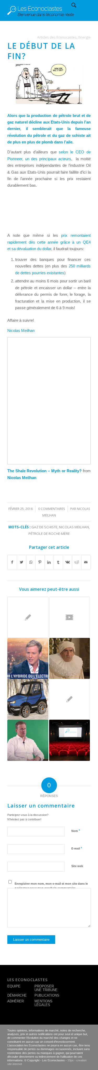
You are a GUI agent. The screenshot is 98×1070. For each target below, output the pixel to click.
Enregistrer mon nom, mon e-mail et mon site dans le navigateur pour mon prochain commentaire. (51, 886)
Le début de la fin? (41, 50)
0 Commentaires (51, 509)
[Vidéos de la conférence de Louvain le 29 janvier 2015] (69, 740)
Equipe (13, 986)
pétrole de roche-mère (49, 533)
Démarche (17, 995)
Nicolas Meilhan (20, 330)
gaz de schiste (44, 527)
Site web (77, 866)
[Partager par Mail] (86, 562)
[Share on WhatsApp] (30, 562)
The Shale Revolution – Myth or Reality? (44, 471)
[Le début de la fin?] (49, 84)
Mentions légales (43, 1003)
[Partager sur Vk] (67, 562)
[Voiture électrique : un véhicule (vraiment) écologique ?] (27, 740)
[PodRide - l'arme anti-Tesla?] (27, 699)
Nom (75, 831)
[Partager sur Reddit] (76, 562)
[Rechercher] (71, 5)
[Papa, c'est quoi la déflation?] (69, 699)
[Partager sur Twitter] (21, 562)
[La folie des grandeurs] (69, 658)
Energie (84, 37)
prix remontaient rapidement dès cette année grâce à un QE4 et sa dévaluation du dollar (49, 242)
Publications (46, 995)
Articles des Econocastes (57, 37)
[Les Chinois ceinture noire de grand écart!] (27, 617)
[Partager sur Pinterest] (40, 562)
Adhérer (15, 1001)
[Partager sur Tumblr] (58, 562)
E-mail (76, 848)
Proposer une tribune (45, 988)
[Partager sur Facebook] (12, 562)
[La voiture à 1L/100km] (69, 617)
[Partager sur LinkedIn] (49, 562)
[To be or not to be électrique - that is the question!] (27, 658)
